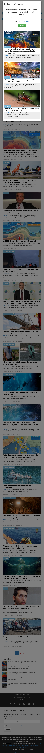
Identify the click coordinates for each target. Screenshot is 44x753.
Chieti (7, 113)
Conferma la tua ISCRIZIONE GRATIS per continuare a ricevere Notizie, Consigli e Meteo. (21, 12)
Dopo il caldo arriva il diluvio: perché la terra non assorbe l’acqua (21, 81)
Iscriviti (22, 25)
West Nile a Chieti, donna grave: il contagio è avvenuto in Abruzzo (21, 109)
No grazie (22, 30)
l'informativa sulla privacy (25, 21)
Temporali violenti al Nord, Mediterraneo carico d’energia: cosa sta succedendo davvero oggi (20, 51)
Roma (6, 55)
